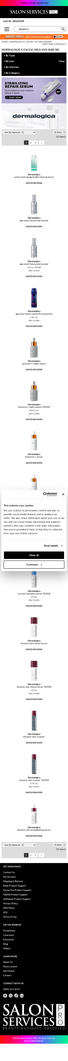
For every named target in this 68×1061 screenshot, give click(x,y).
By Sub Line (12, 67)
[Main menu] (7, 29)
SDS (5, 912)
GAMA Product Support (15, 894)
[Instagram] (11, 996)
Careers (7, 975)
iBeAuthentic (37, 1040)
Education (8, 939)
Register (18, 21)
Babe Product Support (14, 885)
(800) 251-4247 (11, 989)
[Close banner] (63, 494)
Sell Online (8, 970)
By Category (13, 73)
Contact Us (9, 872)
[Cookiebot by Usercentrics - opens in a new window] (43, 494)
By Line (10, 61)
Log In (7, 21)
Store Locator (10, 966)
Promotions (9, 930)
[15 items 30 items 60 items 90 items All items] (59, 132)
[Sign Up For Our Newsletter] (22, 996)
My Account (9, 876)
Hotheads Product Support (17, 899)
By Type (10, 55)
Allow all (34, 555)
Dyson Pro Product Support (17, 890)
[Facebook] (5, 996)
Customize (32, 564)
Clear (62, 61)
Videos (6, 948)
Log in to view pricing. (34, 183)
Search (63, 29)
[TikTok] (16, 996)
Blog (5, 943)
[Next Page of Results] (41, 142)
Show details (51, 545)
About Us (8, 962)
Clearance (8, 935)
